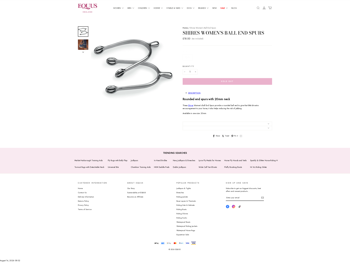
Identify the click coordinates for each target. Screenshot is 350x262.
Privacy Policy (83, 205)
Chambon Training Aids (141, 167)
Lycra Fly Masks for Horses (210, 160)
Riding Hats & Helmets (186, 205)
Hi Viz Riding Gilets (258, 167)
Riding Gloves (182, 213)
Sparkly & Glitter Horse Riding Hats (265, 160)
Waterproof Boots (183, 222)
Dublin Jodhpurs (179, 167)
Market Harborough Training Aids (89, 160)
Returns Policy (83, 201)
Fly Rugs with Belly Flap (117, 160)
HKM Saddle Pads (161, 167)
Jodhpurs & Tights (184, 188)
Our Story (131, 188)
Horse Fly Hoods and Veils (235, 160)
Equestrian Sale (183, 234)
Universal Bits (113, 167)
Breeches (180, 192)
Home (185, 27)
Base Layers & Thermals (186, 201)
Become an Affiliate (135, 197)
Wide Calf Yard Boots (208, 167)
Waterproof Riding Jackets (187, 226)
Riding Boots (181, 209)
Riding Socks (182, 218)
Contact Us (82, 192)
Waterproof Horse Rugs (186, 230)
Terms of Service (84, 209)
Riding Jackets (182, 197)
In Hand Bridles (160, 160)
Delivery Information (86, 197)
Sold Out (227, 81)
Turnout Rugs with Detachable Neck (89, 167)
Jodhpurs (134, 160)
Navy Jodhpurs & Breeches (184, 160)
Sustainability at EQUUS (136, 192)
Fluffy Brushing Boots (233, 167)
